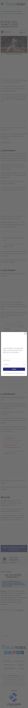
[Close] (25, 333)
